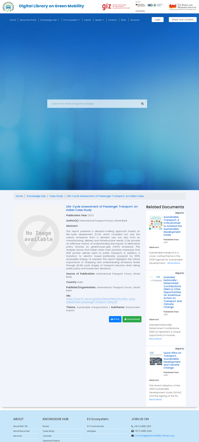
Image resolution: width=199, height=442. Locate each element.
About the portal (21, 431)
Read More (174, 263)
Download (133, 319)
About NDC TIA (20, 426)
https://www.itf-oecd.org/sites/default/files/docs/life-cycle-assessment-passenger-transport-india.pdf (101, 300)
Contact (112, 19)
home (13, 19)
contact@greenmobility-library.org (154, 435)
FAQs (123, 19)
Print (116, 319)
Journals (47, 435)
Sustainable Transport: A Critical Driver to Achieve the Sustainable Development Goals (173, 226)
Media (98, 19)
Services (17, 435)
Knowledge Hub (49, 19)
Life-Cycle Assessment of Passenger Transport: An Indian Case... (106, 196)
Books (46, 426)
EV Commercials (95, 426)
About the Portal (28, 19)
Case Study (56, 196)
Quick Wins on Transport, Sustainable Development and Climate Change (172, 360)
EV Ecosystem (70, 19)
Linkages (91, 431)
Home (19, 196)
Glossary (134, 19)
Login (157, 19)
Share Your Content (183, 19)
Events (87, 19)
